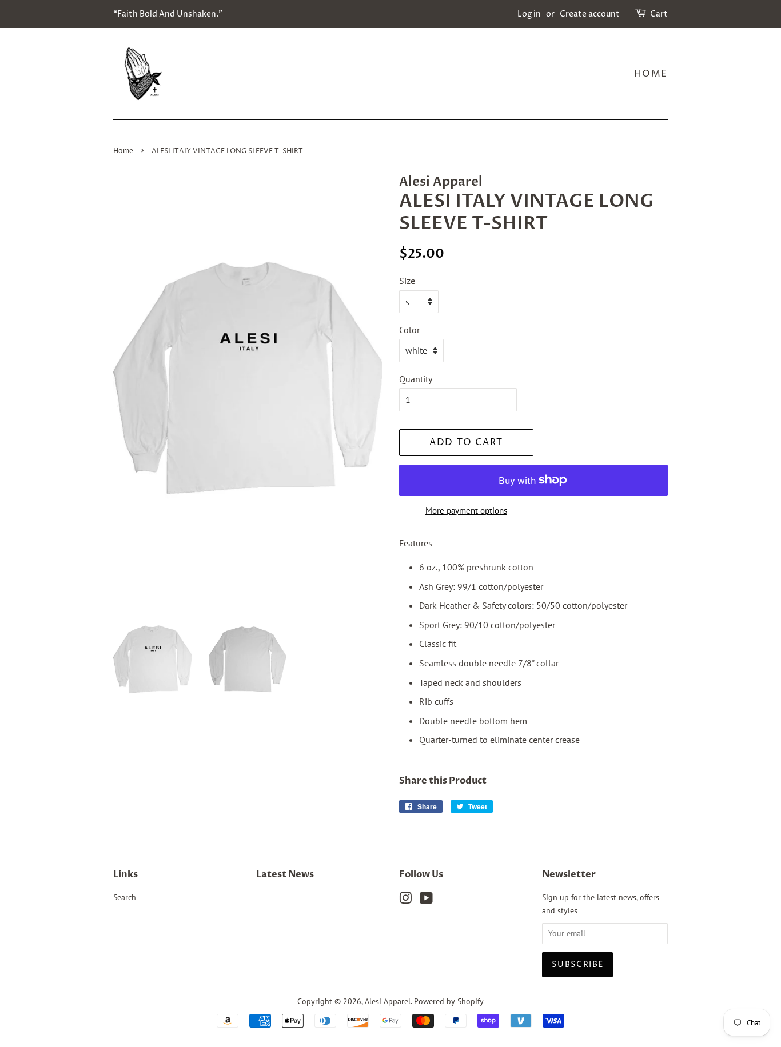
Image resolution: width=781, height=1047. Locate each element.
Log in (529, 14)
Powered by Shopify (449, 1001)
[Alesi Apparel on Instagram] (405, 900)
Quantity (415, 379)
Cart (659, 14)
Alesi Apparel (388, 1001)
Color (409, 329)
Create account (590, 14)
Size (407, 280)
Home (651, 73)
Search (124, 897)
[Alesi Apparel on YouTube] (426, 900)
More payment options (466, 510)
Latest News (285, 874)
